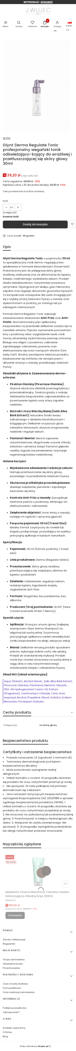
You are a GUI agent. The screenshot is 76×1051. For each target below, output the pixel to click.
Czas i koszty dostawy (15, 983)
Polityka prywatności (14, 1008)
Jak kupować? (11, 1012)
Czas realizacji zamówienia (18, 992)
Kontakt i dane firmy (14, 1028)
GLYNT (7, 138)
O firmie (7, 1032)
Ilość (5, 201)
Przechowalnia (11, 968)
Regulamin (9, 943)
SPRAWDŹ (46, 2)
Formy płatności (12, 988)
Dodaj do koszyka (35, 224)
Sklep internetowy (34, 1046)
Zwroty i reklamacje (14, 939)
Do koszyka (15, 915)
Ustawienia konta (13, 963)
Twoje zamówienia (14, 959)
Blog (5, 1036)
